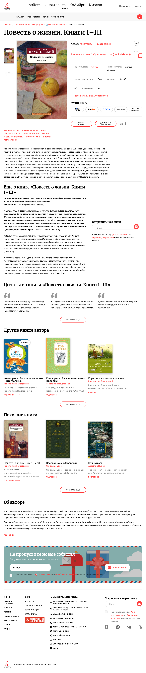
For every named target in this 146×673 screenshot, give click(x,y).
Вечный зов (95, 463)
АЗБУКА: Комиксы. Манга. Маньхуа (69, 627)
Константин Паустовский (95, 43)
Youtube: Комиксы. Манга (65, 644)
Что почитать (57, 17)
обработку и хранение (103, 237)
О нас (27, 597)
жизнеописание (30, 131)
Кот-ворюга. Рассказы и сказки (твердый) (65, 379)
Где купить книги (33, 606)
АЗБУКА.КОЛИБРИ (61, 631)
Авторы (7, 612)
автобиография (11, 131)
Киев (43, 131)
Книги (65, 9)
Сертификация (32, 610)
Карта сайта (31, 614)
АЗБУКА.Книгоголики (63, 623)
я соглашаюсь (121, 234)
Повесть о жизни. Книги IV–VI (22, 463)
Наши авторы (33, 17)
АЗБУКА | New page (61, 635)
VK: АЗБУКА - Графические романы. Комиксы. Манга (70, 602)
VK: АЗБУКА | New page (63, 618)
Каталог (20, 17)
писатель (48, 137)
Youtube (57, 640)
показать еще (73, 320)
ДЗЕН (55, 648)
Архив (7, 629)
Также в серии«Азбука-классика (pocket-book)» (101, 54)
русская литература (14, 137)
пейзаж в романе (12, 134)
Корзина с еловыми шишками (106, 378)
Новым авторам (11, 616)
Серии (46, 17)
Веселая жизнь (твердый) (62, 463)
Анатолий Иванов (97, 466)
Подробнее (9, 395)
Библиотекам (10, 620)
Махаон (95, 5)
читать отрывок (82, 124)
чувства (45, 134)
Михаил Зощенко (54, 466)
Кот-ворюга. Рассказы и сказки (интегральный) (23, 379)
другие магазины (135, 109)
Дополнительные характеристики (92, 96)
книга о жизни (31, 134)
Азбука (34, 5)
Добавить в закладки (105, 124)
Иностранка (54, 5)
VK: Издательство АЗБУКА (65, 597)
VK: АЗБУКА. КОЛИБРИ (63, 614)
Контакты (29, 601)
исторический (33, 137)
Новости (8, 608)
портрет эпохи (11, 140)
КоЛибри (77, 5)
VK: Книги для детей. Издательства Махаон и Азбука (70, 609)
